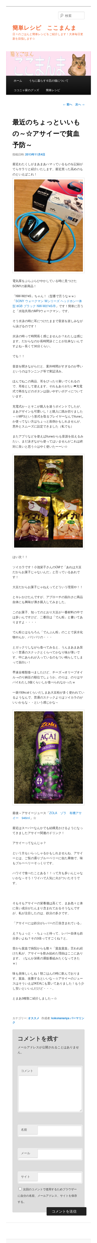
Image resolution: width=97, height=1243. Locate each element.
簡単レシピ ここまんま (44, 27)
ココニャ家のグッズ (26, 90)
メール (25, 1153)
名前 (24, 1129)
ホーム (18, 80)
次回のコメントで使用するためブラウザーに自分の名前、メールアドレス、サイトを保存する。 (47, 1195)
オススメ (33, 1018)
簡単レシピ (53, 90)
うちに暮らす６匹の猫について (49, 80)
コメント (27, 1070)
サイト (25, 1176)
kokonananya (60, 1018)
